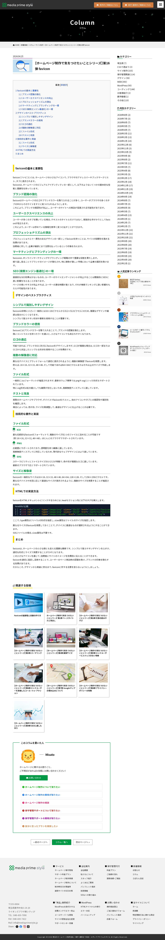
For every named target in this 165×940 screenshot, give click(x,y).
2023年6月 (122, 252)
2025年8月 (122, 159)
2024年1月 (122, 226)
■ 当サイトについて (140, 902)
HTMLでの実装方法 (25, 149)
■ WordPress (85, 902)
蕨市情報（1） (123, 96)
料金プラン (111, 870)
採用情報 (84, 890)
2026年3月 (122, 133)
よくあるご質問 (87, 882)
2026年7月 (122, 118)
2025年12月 (122, 144)
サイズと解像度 (27, 146)
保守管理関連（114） (126, 74)
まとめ (19, 153)
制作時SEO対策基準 (63, 886)
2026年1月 (122, 140)
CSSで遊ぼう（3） (125, 66)
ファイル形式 (26, 131)
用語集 (135, 910)
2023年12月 (122, 229)
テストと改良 (26, 135)
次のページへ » (83, 842)
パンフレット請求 (88, 886)
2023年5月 (122, 256)
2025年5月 (122, 166)
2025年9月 (122, 155)
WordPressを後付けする (65, 906)
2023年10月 (122, 237)
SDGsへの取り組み (88, 895)
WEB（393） (122, 81)
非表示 (64, 84)
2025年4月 (122, 170)
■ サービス (58, 866)
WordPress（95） (124, 85)
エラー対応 (85, 910)
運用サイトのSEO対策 (64, 890)
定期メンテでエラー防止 (65, 910)
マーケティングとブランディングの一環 (39, 105)
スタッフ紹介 (86, 878)
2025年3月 (122, 174)
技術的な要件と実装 (26, 138)
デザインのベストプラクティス (31, 112)
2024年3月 (122, 218)
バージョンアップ (88, 915)
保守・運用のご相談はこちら (139, 5)
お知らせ (136, 870)
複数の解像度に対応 (30, 127)
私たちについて (87, 874)
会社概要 (84, 870)
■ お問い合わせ (112, 902)
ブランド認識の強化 (30, 94)
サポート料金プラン (63, 874)
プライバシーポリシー (142, 919)
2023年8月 (122, 244)
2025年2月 (122, 178)
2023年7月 (122, 248)
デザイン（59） (123, 78)
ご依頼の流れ (112, 874)
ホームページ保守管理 (64, 870)
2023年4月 (122, 259)
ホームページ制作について (65, 882)
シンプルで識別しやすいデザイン (36, 116)
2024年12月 (122, 185)
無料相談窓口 (112, 906)
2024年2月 (122, 222)
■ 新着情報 (136, 866)
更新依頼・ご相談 (113, 878)
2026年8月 (122, 114)
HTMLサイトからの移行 (90, 906)
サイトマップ (138, 923)
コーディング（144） (126, 89)
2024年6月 (122, 207)
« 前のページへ (40, 842)
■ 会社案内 (84, 866)
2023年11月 (122, 233)
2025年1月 (122, 181)
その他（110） (123, 100)
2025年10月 (122, 152)
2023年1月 (122, 263)
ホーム (135, 906)
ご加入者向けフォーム (116, 910)
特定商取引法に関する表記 (143, 915)
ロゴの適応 (25, 124)
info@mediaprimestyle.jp (25, 922)
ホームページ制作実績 (64, 878)
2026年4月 (122, 129)
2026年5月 (122, 126)
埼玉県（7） (122, 63)
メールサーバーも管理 (64, 915)
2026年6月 (122, 122)
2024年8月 (122, 200)
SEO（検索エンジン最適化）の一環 (36, 109)
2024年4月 (122, 215)
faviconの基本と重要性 (27, 90)
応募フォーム (112, 919)
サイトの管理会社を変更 (65, 919)
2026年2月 (122, 137)
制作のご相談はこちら (109, 5)
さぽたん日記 (138, 878)
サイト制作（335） (125, 70)
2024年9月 (122, 196)
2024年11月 (122, 189)
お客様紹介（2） (124, 92)
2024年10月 (122, 192)
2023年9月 (122, 241)
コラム (135, 874)
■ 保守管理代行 (112, 866)
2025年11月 (122, 148)
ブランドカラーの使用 (31, 120)
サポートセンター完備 (64, 923)
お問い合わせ (34, 777)
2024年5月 (122, 211)
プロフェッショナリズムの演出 (35, 101)
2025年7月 (122, 163)
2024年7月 (122, 203)
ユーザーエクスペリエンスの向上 (36, 98)
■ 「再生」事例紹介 (61, 902)
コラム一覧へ (61, 842)
